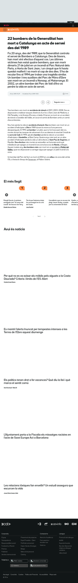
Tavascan (32, 159)
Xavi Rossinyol (8, 387)
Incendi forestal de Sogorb (60, 22)
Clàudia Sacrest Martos (10, 207)
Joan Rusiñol (29, 207)
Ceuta (30, 22)
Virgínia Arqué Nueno (9, 282)
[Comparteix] (48, 102)
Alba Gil (15, 387)
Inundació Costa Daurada (40, 22)
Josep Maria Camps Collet (11, 493)
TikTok (50, 22)
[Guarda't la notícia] (43, 102)
